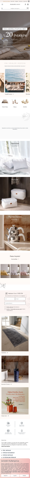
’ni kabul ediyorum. (13, 307)
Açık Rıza (8, 309)
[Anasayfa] (15, 4)
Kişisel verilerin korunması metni (16, 309)
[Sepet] (28, 4)
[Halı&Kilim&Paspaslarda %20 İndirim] (15, 35)
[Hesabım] (25, 4)
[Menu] (2, 4)
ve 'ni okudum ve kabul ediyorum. (16, 309)
